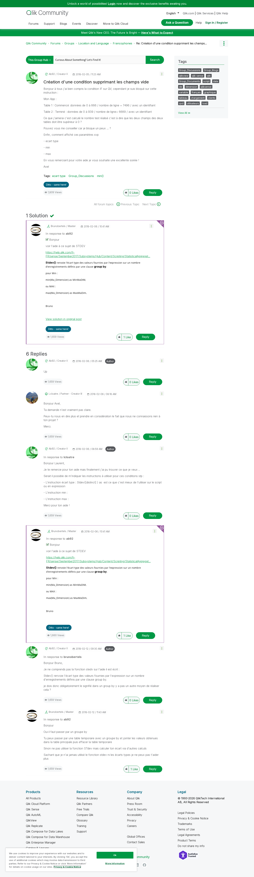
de (180, 86)
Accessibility (134, 815)
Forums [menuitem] (34, 23)
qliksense (206, 86)
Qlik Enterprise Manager (41, 842)
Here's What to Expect (157, 32)
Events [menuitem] (76, 23)
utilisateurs (193, 103)
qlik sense (197, 75)
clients (211, 97)
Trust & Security (137, 809)
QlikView (31, 820)
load (204, 103)
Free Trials (83, 809)
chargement (198, 97)
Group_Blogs (211, 70)
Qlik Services (205, 13)
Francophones (122, 43)
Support (82, 831)
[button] (162, 74)
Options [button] (223, 43)
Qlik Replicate (34, 826)
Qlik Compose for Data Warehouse (48, 837)
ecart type (58, 176)
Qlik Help (222, 13)
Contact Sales (136, 842)
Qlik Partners (84, 804)
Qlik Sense (32, 809)
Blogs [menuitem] (63, 23)
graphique (210, 92)
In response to (59, 233)
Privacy (131, 820)
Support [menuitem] (49, 23)
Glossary (82, 820)
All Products (33, 798)
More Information (115, 863)
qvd (181, 103)
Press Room (134, 804)
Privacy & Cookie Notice (193, 818)
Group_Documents (189, 81)
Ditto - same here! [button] (56, 184)
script (206, 81)
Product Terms (187, 840)
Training (81, 826)
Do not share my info (191, 846)
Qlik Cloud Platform (38, 804)
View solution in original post (64, 319)
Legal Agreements (189, 835)
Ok (114, 855)
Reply (152, 192)
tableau (183, 97)
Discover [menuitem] (92, 23)
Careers (132, 826)
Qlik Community (36, 43)
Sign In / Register (216, 22)
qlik (209, 75)
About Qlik (133, 798)
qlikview (183, 75)
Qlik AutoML (33, 815)
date (215, 81)
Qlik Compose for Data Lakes (44, 831)
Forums (55, 43)
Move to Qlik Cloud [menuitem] (115, 23)
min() (100, 176)
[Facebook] (144, 865)
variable (183, 92)
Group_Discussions (81, 176)
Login (111, 3)
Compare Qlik (85, 815)
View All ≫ (184, 112)
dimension (191, 86)
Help (199, 22)
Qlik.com (188, 13)
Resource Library (87, 798)
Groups (69, 43)
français (196, 92)
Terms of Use (186, 829)
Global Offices (136, 836)
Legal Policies (186, 813)
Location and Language (93, 43)
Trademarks (185, 824)
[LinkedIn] (137, 865)
